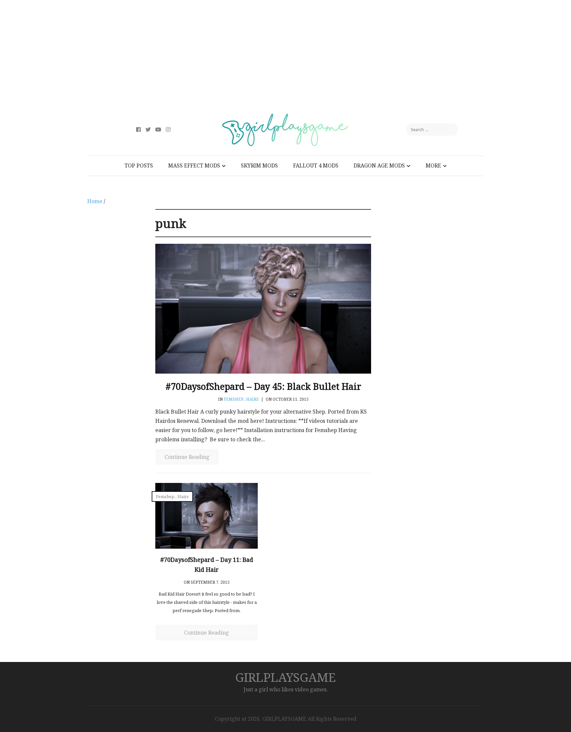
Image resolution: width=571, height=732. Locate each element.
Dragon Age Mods (379, 165)
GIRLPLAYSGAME (285, 677)
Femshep (233, 399)
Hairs (252, 399)
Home (94, 201)
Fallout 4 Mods (315, 165)
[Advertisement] (285, 56)
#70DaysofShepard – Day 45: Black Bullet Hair (263, 386)
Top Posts (139, 165)
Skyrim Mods (259, 165)
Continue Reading (187, 456)
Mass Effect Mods (194, 165)
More (433, 165)
